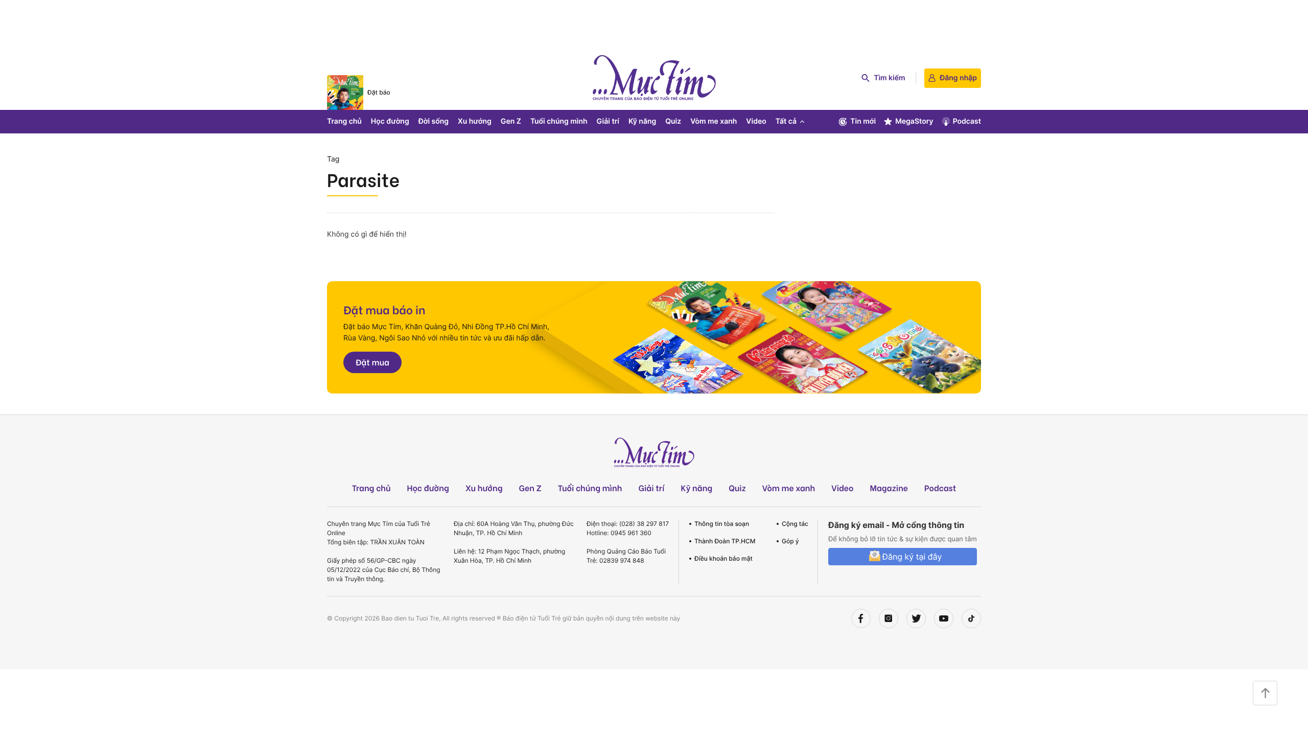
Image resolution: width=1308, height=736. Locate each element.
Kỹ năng (642, 121)
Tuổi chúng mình (559, 121)
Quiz (673, 121)
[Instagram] (888, 618)
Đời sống (433, 121)
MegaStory (914, 121)
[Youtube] (943, 618)
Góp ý (790, 541)
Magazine (889, 488)
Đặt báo (378, 92)
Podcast (967, 121)
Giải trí (608, 121)
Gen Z (511, 121)
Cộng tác (795, 523)
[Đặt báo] (345, 92)
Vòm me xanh (713, 121)
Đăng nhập (958, 78)
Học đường (390, 121)
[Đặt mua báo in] (654, 337)
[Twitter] (916, 618)
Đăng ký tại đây (912, 556)
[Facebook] (861, 618)
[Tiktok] (971, 618)
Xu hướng (475, 121)
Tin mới (863, 121)
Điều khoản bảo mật (723, 558)
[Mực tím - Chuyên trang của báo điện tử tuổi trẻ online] (654, 78)
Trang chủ (344, 121)
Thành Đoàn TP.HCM (724, 541)
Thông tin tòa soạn (721, 523)
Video (756, 121)
